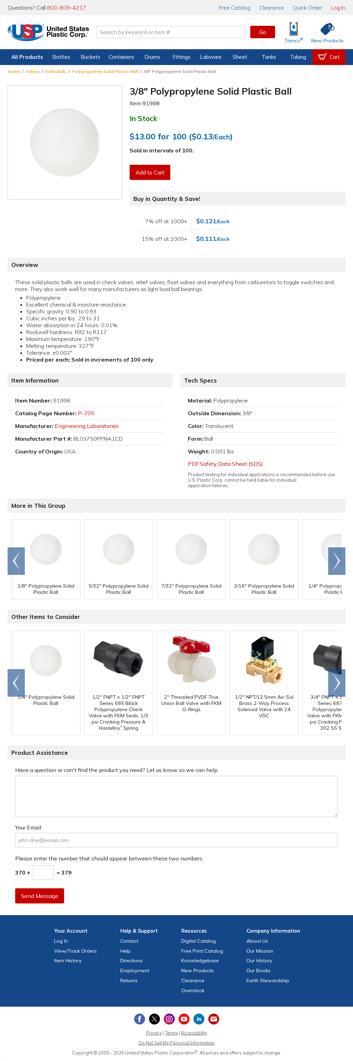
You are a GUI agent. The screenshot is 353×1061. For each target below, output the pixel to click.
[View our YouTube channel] (184, 1019)
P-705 (86, 413)
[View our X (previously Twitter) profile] (154, 1019)
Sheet (240, 57)
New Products (197, 970)
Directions (131, 960)
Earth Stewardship (267, 980)
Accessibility (194, 1033)
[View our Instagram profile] (169, 1019)
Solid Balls (56, 71)
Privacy (154, 1033)
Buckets (90, 57)
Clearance (271, 7)
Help (125, 951)
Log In (338, 7)
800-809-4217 (66, 7)
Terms (171, 1033)
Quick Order (307, 7)
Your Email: (28, 827)
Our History (259, 960)
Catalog (234, 7)
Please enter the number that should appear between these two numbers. (109, 858)
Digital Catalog (198, 941)
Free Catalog (202, 951)
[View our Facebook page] (140, 1019)
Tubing (298, 57)
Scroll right (336, 561)
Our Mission (259, 951)
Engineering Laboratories (87, 425)
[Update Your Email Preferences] (214, 1019)
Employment (134, 970)
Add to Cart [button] (149, 172)
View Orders (75, 951)
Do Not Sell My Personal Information (176, 1043)
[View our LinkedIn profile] (199, 1019)
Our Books (258, 970)
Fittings (182, 57)
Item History (68, 960)
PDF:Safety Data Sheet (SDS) (225, 463)
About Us (257, 941)
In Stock (143, 118)
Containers (121, 57)
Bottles (61, 57)
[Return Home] (48, 33)
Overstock (192, 990)
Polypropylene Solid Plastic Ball (105, 71)
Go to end (16, 561)
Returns (129, 980)
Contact (129, 941)
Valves (33, 71)
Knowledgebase (200, 960)
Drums (152, 57)
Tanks (269, 57)
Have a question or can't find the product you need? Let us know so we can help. (117, 770)
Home (14, 71)
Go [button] (262, 32)
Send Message (39, 895)
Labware (211, 57)
